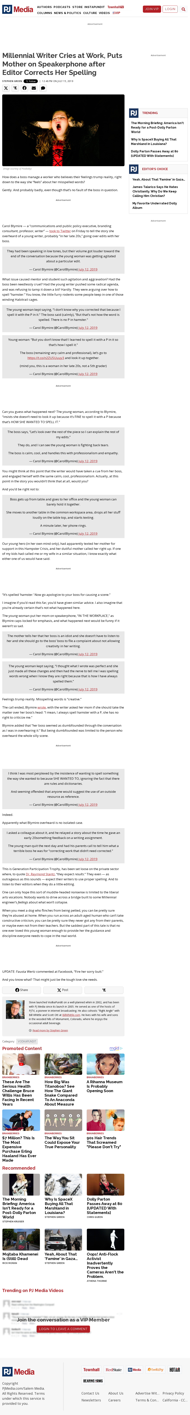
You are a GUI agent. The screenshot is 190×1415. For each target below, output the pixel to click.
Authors (44, 7)
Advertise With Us (148, 1393)
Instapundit (94, 7)
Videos (104, 13)
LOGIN (170, 9)
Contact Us (90, 1393)
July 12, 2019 (87, 269)
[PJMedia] (17, 9)
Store (77, 7)
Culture (90, 13)
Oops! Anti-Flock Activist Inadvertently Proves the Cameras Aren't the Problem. (105, 1265)
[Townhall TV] (117, 6)
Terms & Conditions (148, 1400)
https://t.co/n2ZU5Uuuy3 (45, 358)
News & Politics (67, 13)
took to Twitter (60, 231)
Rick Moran (9, 1263)
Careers (114, 1400)
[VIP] (116, 12)
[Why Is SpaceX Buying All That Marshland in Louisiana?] (63, 1184)
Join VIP (152, 9)
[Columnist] (16, 1009)
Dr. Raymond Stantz (40, 874)
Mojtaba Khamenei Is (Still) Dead (20, 1256)
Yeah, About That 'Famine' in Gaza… (61, 1256)
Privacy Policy (173, 1393)
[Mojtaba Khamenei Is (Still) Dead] (21, 1239)
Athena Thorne (97, 1281)
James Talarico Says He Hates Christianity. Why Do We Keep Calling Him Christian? (155, 191)
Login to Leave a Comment (63, 1329)
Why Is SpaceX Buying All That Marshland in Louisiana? (59, 1206)
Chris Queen (95, 1217)
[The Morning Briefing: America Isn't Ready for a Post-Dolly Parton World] (21, 1184)
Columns (44, 13)
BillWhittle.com (71, 1015)
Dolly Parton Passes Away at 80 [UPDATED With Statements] (104, 1206)
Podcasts (62, 7)
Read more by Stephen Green (50, 1030)
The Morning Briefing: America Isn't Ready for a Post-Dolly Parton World (19, 1208)
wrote (41, 707)
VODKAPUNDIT (27, 1041)
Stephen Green (12, 81)
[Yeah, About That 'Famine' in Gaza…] (63, 1239)
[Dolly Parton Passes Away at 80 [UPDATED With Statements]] (105, 1184)
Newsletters (91, 1400)
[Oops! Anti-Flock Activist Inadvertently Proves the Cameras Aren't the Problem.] (105, 1239)
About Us (115, 1393)
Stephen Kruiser (13, 1221)
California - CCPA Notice (175, 1400)
